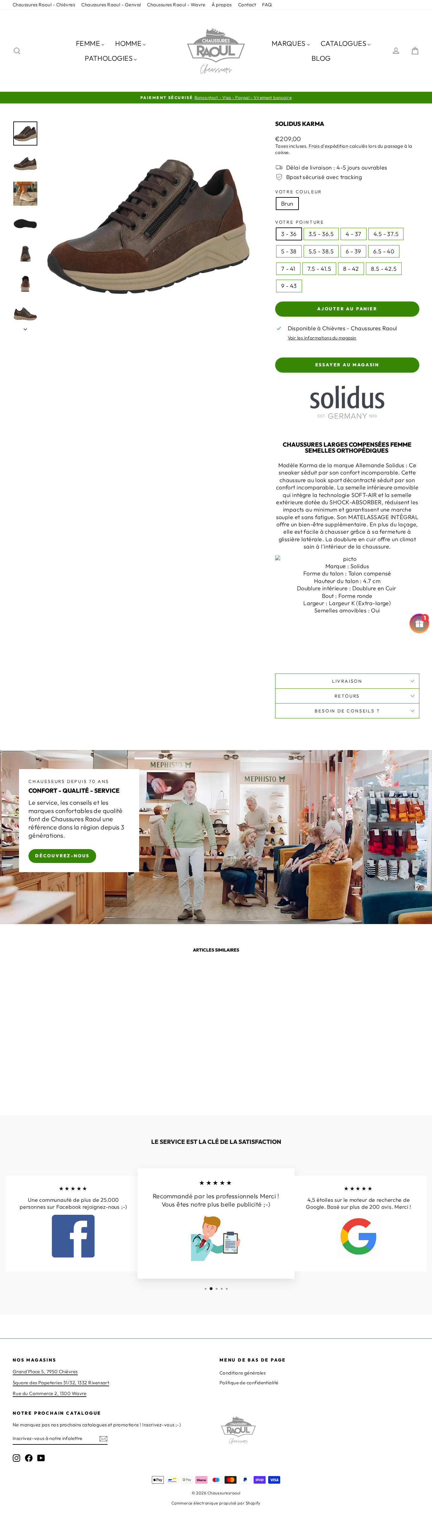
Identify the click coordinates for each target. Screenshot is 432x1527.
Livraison (347, 681)
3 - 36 (289, 234)
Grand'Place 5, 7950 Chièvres (45, 1372)
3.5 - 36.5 (321, 234)
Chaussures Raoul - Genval (111, 5)
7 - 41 (288, 268)
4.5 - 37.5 (386, 234)
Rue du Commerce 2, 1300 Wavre (49, 1393)
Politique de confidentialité (249, 1383)
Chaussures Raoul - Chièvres (44, 5)
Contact (247, 5)
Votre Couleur (298, 192)
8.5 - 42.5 (384, 268)
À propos (222, 5)
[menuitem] (90, 43)
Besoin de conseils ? (347, 711)
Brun (287, 203)
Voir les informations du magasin (322, 338)
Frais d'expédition (328, 146)
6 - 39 (353, 251)
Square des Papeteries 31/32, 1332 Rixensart (61, 1383)
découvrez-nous (62, 855)
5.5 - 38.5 (321, 251)
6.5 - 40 (384, 251)
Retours (347, 696)
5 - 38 (289, 251)
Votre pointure (299, 222)
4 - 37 (353, 234)
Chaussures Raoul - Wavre (176, 5)
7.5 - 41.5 (319, 268)
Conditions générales (242, 1373)
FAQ (267, 5)
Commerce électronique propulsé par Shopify (216, 1502)
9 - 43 (289, 285)
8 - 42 (351, 268)
